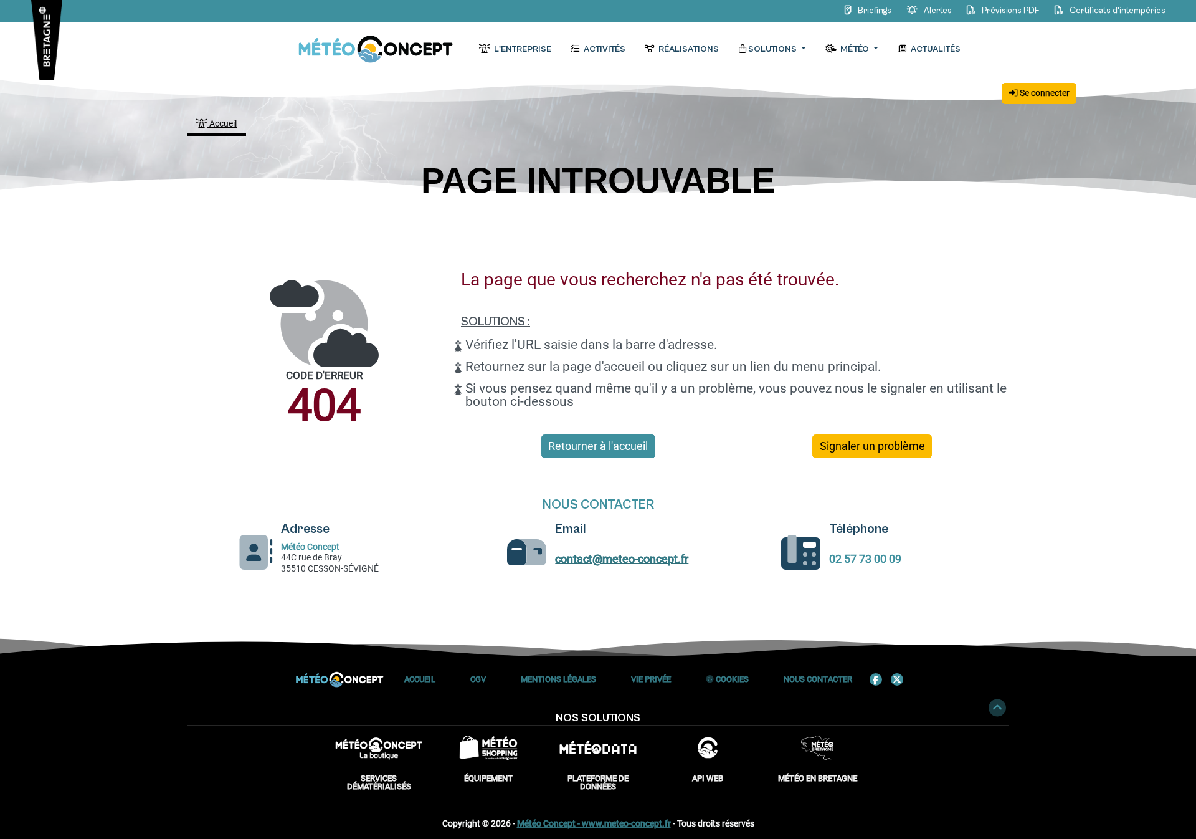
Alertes (938, 11)
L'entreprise (521, 49)
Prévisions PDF (1011, 11)
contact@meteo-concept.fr (621, 559)
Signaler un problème (872, 446)
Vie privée (651, 679)
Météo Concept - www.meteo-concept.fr (594, 823)
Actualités (935, 49)
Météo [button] (854, 49)
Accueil (222, 123)
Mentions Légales (558, 679)
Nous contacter (818, 679)
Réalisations (688, 49)
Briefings (874, 11)
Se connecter (1044, 93)
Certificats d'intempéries (1116, 11)
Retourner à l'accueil (598, 446)
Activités (603, 49)
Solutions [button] (773, 49)
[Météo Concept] (376, 49)
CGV (478, 679)
